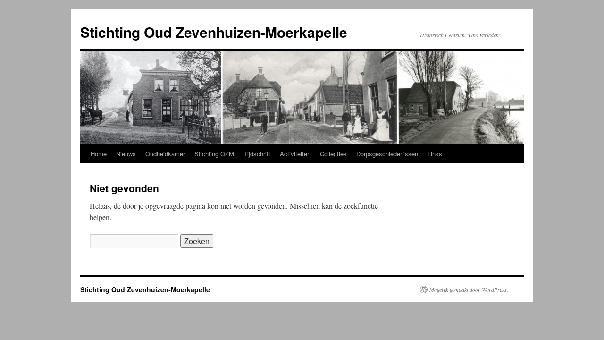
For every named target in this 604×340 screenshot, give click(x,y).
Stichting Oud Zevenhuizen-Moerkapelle (213, 32)
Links (435, 153)
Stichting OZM (214, 153)
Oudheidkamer (165, 153)
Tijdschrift (256, 153)
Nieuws (126, 153)
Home (99, 153)
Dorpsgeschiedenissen (387, 153)
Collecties (333, 153)
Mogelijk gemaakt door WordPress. (468, 289)
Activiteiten (295, 153)
